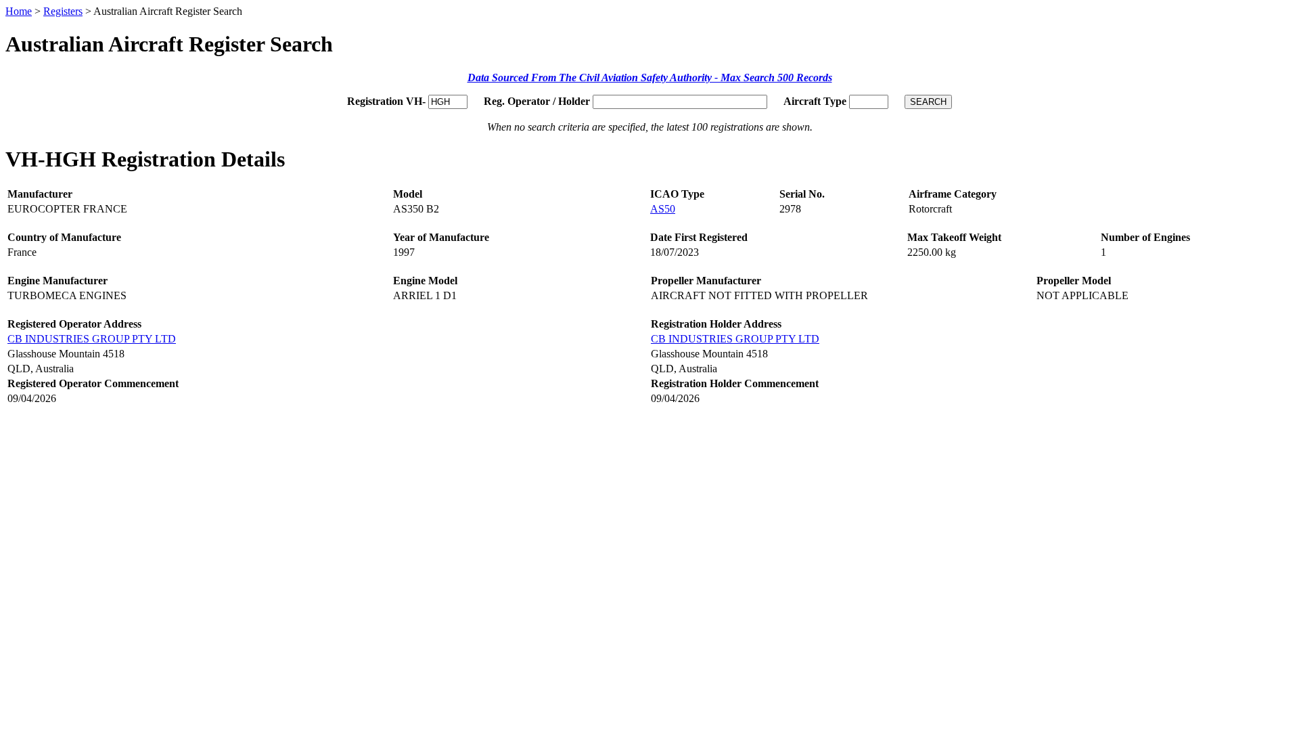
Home (18, 11)
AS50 (662, 209)
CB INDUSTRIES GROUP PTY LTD (91, 339)
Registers (63, 11)
